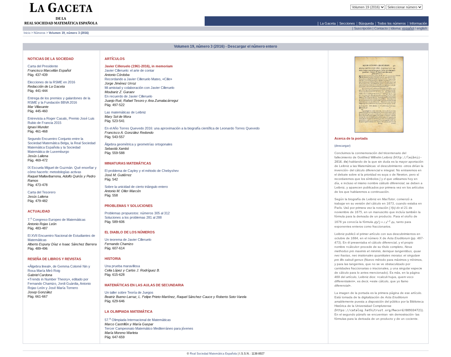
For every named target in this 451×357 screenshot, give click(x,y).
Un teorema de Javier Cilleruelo (128, 239)
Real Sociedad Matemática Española (213, 353)
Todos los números (391, 23)
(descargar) (342, 145)
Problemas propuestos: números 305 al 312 (137, 213)
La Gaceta (328, 23)
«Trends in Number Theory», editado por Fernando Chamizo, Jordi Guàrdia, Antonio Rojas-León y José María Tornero (59, 283)
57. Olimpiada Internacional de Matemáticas (138, 320)
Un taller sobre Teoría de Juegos (129, 292)
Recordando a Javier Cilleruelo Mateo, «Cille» (138, 79)
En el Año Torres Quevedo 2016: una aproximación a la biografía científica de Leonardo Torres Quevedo (182, 128)
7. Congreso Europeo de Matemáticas (57, 219)
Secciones (347, 23)
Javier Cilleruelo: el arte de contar (129, 70)
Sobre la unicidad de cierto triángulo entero (136, 186)
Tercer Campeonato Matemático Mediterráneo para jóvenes (149, 328)
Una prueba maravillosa (122, 266)
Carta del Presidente (43, 66)
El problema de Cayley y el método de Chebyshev (142, 171)
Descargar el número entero (252, 46)
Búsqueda (366, 23)
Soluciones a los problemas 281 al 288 (133, 217)
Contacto (381, 28)
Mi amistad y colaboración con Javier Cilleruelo (139, 87)
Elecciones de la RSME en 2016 (51, 82)
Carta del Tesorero (42, 192)
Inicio (27, 32)
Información (418, 23)
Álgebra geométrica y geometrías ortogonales (138, 144)
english (422, 28)
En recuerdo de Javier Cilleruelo (128, 96)
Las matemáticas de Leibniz (125, 112)
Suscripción (363, 28)
